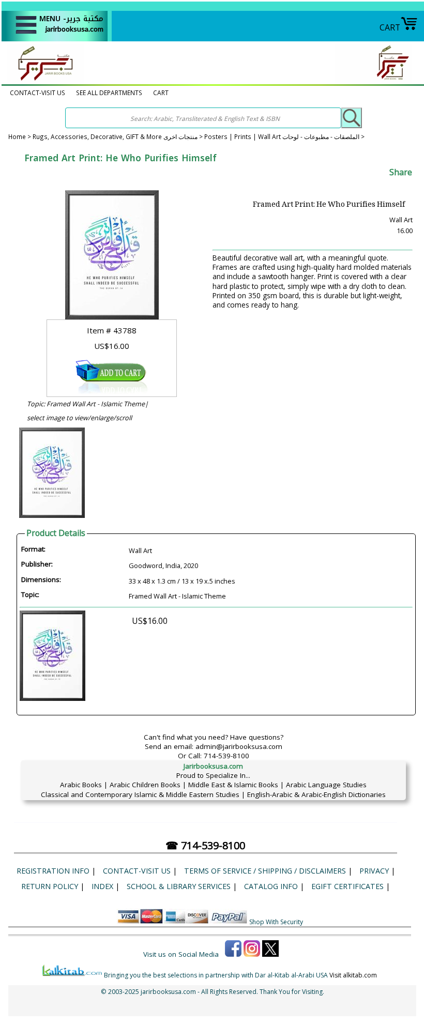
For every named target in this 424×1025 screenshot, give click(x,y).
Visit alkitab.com (353, 975)
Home (17, 136)
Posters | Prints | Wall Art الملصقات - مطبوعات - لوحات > (284, 136)
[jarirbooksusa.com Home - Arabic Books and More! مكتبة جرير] (43, 79)
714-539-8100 (226, 755)
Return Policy (49, 886)
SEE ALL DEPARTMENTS (109, 92)
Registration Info (53, 871)
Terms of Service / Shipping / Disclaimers (265, 871)
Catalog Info (271, 886)
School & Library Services (179, 886)
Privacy (374, 871)
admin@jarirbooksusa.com (238, 746)
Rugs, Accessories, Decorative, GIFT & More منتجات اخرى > (118, 136)
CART (390, 27)
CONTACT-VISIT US (37, 92)
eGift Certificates (347, 886)
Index (102, 886)
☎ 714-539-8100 (205, 845)
